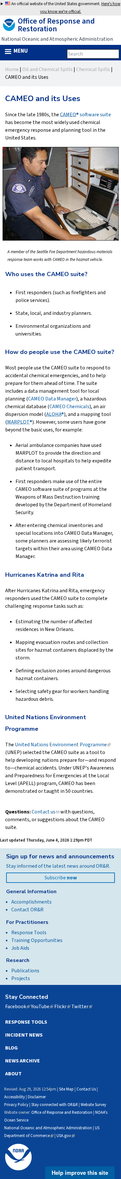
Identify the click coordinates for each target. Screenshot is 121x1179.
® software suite (85, 114)
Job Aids (20, 948)
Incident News (24, 1035)
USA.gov (65, 1136)
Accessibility (14, 1097)
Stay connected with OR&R (54, 1105)
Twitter (81, 1006)
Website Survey (93, 1105)
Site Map (66, 1089)
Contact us (45, 811)
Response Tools (28, 932)
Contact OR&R (27, 909)
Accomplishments (31, 901)
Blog (11, 1047)
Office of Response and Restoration (61, 1112)
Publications (25, 970)
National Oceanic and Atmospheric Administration (48, 1128)
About (13, 1073)
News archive (22, 1060)
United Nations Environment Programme (63, 744)
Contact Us (86, 1089)
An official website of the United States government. (65, 8)
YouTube (42, 1006)
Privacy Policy (16, 1105)
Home (12, 69)
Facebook (17, 1006)
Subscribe (61, 877)
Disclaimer (37, 1097)
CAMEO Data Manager (52, 398)
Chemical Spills (93, 69)
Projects (20, 978)
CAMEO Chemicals (69, 406)
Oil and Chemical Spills (47, 69)
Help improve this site (80, 1172)
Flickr (62, 1006)
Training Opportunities (37, 940)
